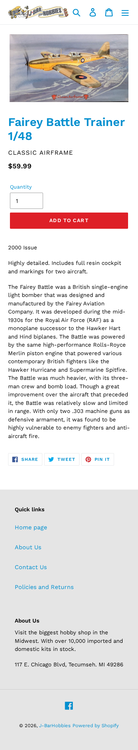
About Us (28, 547)
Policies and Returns (44, 586)
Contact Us (31, 567)
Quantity (21, 187)
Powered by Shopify (95, 725)
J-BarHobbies (55, 725)
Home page (31, 527)
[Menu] (125, 12)
